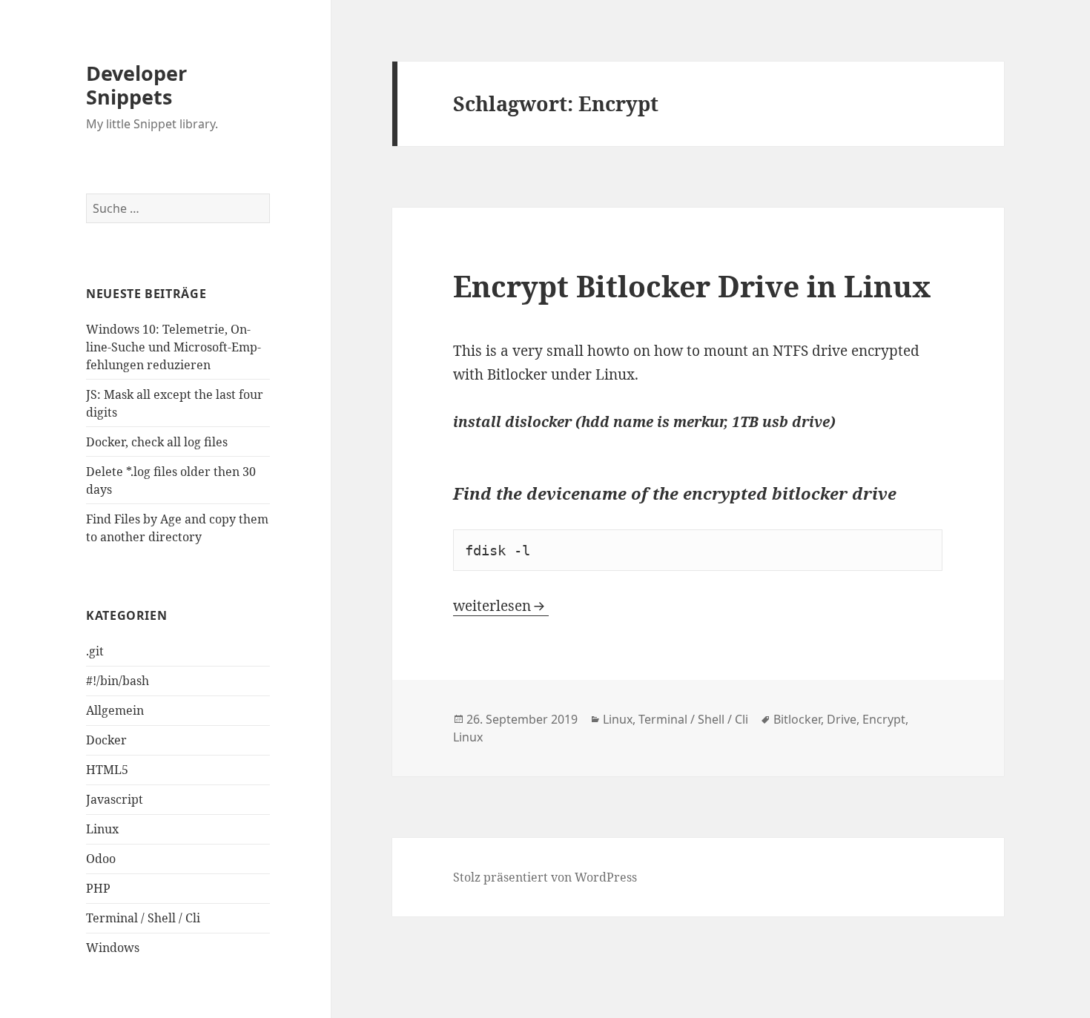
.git (95, 651)
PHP (98, 888)
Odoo (101, 858)
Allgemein (115, 710)
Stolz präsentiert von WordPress (545, 877)
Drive (841, 719)
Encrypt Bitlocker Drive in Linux (692, 285)
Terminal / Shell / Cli (143, 918)
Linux (102, 829)
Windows (112, 947)
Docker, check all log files (157, 442)
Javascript (114, 799)
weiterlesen (501, 605)
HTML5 (107, 769)
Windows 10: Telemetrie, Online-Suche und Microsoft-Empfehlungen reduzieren (173, 347)
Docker (106, 740)
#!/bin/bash (117, 680)
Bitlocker (797, 719)
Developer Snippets (136, 84)
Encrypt (883, 719)
